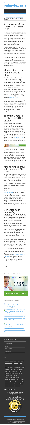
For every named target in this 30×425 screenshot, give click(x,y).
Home (7, 17)
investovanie (13, 369)
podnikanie (13, 379)
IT (17, 369)
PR (17, 379)
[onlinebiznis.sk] (15, 5)
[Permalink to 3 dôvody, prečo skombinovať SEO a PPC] (14, 322)
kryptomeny (14, 371)
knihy (10, 371)
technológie (12, 17)
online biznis (16, 375)
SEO (11, 381)
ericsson (14, 365)
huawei (22, 367)
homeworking (17, 367)
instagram (7, 369)
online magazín (8, 348)
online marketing (8, 377)
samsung (7, 381)
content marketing (8, 363)
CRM (21, 363)
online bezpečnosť (8, 375)
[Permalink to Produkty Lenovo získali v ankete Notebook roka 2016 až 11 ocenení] (14, 302)
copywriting (16, 363)
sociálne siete (20, 381)
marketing (12, 373)
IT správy (21, 369)
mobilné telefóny (19, 17)
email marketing (8, 365)
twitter (6, 385)
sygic (11, 383)
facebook (7, 367)
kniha (6, 371)
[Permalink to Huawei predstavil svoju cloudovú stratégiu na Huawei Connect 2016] (14, 316)
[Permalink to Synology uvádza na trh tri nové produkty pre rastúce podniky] (14, 328)
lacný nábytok (8, 351)
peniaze (6, 346)
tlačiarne (20, 383)
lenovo (20, 371)
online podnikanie (16, 377)
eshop (19, 365)
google (11, 367)
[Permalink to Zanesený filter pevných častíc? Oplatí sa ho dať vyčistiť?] (14, 309)
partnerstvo (7, 379)
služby (15, 381)
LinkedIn (7, 373)
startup (6, 383)
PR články (22, 379)
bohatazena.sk (8, 353)
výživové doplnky (9, 343)
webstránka (11, 385)
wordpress (17, 385)
